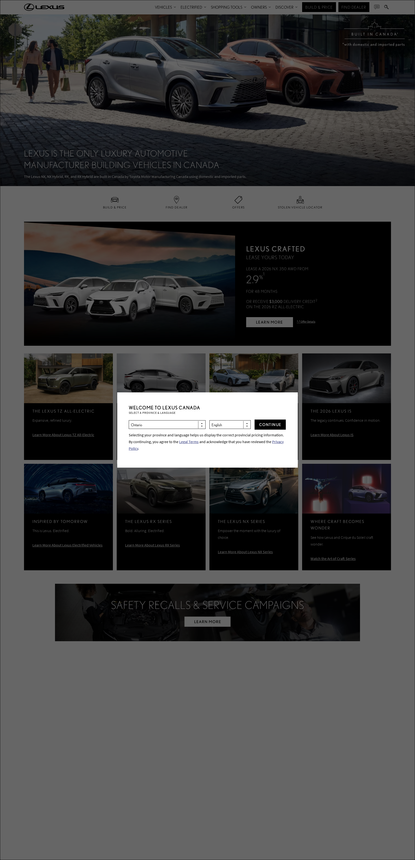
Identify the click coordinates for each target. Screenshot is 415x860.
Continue (270, 424)
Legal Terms (189, 441)
